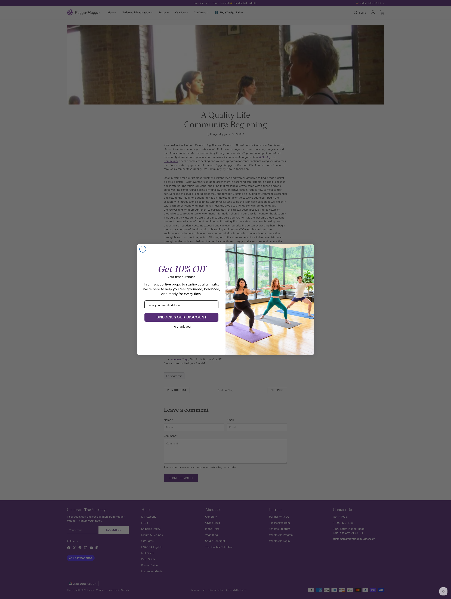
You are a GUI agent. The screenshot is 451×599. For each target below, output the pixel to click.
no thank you (181, 326)
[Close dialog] (143, 249)
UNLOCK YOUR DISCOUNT (181, 317)
